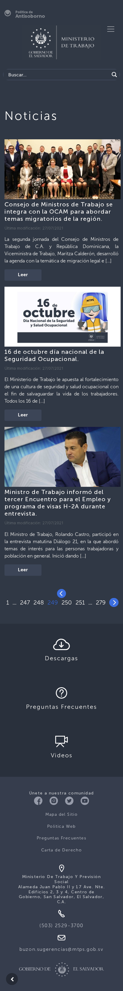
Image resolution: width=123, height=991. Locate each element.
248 (38, 602)
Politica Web (61, 826)
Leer (23, 275)
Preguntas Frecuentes (61, 838)
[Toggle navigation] (110, 29)
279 (101, 602)
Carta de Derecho (61, 850)
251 (80, 602)
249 (52, 602)
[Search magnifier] (114, 75)
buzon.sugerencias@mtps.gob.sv (61, 949)
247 (25, 602)
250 (66, 602)
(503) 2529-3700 (61, 925)
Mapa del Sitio (61, 814)
